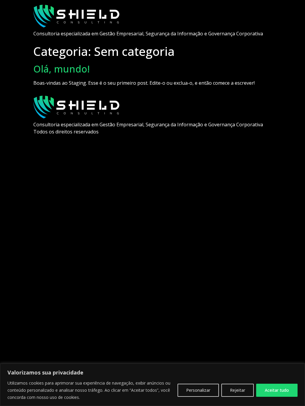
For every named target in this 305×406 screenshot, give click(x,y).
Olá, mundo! (61, 68)
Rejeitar (237, 390)
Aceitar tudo (277, 390)
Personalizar (198, 390)
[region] (152, 384)
